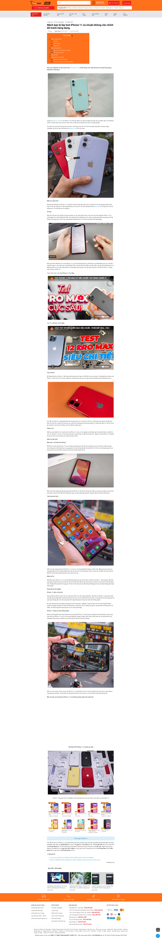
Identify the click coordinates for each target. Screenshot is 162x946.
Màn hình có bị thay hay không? (62, 50)
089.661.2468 (82, 917)
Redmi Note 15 (47, 931)
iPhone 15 (85, 7)
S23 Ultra (93, 931)
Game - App (115, 14)
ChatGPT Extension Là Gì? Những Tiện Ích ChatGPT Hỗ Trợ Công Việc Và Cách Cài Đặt (102, 887)
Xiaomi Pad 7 (124, 931)
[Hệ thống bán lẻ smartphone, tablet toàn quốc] (36, 2)
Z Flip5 (104, 931)
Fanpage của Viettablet (108, 914)
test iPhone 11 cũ (74, 67)
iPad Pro (125, 929)
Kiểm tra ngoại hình (56, 39)
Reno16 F (103, 7)
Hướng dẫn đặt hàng (37, 910)
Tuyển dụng (55, 910)
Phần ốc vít (56, 45)
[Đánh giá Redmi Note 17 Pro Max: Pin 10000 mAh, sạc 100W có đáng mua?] (80, 878)
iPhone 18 (97, 7)
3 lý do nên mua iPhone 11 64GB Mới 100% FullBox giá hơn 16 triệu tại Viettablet (71, 857)
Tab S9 (109, 931)
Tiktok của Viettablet (119, 914)
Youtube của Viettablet (112, 914)
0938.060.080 (100, 2)
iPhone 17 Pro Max (49, 932)
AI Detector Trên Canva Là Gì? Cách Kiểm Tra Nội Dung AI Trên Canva (57, 886)
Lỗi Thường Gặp (95, 14)
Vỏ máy (55, 41)
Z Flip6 (58, 929)
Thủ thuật (84, 14)
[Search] (59, 3)
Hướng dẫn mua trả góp (37, 913)
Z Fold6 (53, 929)
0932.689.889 (87, 919)
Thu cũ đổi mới (115, 3)
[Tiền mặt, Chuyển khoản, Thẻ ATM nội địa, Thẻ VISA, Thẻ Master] (116, 910)
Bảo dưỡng (125, 14)
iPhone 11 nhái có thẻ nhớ (60, 59)
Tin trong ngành (47, 14)
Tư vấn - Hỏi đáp (73, 14)
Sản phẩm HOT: (62, 7)
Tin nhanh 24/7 (35, 14)
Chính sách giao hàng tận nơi (39, 918)
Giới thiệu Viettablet (57, 907)
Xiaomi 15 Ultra (38, 932)
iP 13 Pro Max (69, 931)
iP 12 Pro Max (74, 929)
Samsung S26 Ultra (60, 932)
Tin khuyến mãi (60, 14)
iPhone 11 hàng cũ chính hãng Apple (63, 61)
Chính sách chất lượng (58, 915)
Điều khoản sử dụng (57, 913)
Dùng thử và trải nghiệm (57, 57)
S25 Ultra (74, 7)
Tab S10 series (116, 931)
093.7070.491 (87, 924)
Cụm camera (56, 43)
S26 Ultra (69, 7)
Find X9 (116, 7)
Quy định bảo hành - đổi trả (38, 915)
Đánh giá (106, 14)
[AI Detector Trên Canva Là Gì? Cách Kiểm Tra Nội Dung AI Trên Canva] (58, 878)
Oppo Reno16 (82, 929)
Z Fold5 (99, 931)
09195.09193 (82, 922)
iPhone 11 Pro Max (57, 120)
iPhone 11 (96, 206)
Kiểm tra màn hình (56, 48)
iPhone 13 (62, 931)
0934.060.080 (98, 910)
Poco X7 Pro (86, 931)
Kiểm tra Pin (54, 55)
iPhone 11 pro (91, 929)
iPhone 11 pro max (101, 929)
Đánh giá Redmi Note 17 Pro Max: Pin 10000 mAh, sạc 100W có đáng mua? (80, 886)
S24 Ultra (48, 929)
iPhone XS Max (118, 929)
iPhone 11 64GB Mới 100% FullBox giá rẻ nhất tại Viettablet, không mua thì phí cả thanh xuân (75, 860)
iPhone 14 (91, 7)
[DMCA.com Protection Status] (118, 918)
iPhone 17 (121, 7)
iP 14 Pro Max (78, 931)
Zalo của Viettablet (115, 914)
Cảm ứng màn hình (58, 52)
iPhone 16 (80, 7)
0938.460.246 (95, 912)
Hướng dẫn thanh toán (37, 907)
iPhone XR (110, 929)
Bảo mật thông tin (56, 918)
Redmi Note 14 (38, 931)
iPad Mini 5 (55, 931)
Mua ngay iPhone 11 (80, 838)
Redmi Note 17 (109, 7)
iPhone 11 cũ (72, 128)
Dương (50, 31)
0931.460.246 (96, 915)
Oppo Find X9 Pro (65, 929)
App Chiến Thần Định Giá (58, 921)
